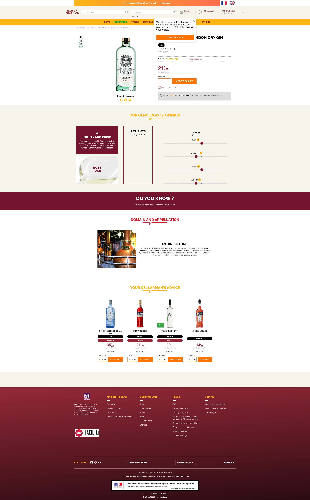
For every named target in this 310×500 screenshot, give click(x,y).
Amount (161, 77)
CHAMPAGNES (150, 22)
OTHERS (206, 22)
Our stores (111, 404)
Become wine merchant (216, 404)
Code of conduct (114, 408)
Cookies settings (180, 435)
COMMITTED (120, 22)
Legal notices (162, 497)
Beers (142, 417)
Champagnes (146, 408)
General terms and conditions (186, 423)
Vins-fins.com (146, 421)
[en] (233, 3)
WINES (135, 22)
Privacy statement (181, 431)
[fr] (224, 3)
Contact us (112, 412)
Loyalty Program (180, 412)
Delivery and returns (181, 408)
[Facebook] (91, 462)
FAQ (174, 404)
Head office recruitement (216, 408)
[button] (125, 12)
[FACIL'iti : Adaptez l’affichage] (87, 433)
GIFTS (107, 22)
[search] (104, 12)
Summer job (211, 412)
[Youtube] (99, 462)
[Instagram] (95, 462)
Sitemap (143, 425)
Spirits (142, 412)
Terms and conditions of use (185, 427)
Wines (142, 404)
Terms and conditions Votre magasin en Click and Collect (185, 418)
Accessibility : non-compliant (119, 417)
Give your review (196, 59)
